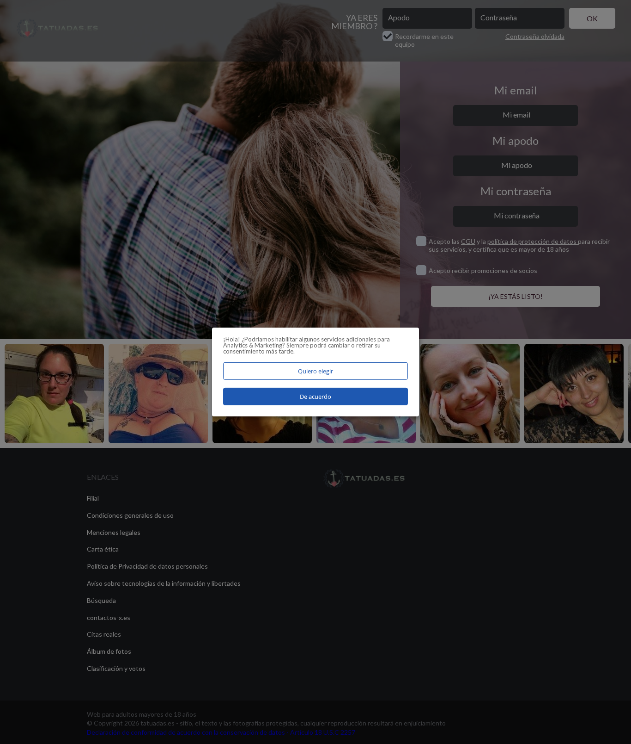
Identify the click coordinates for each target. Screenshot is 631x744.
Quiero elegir (315, 371)
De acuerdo (315, 396)
